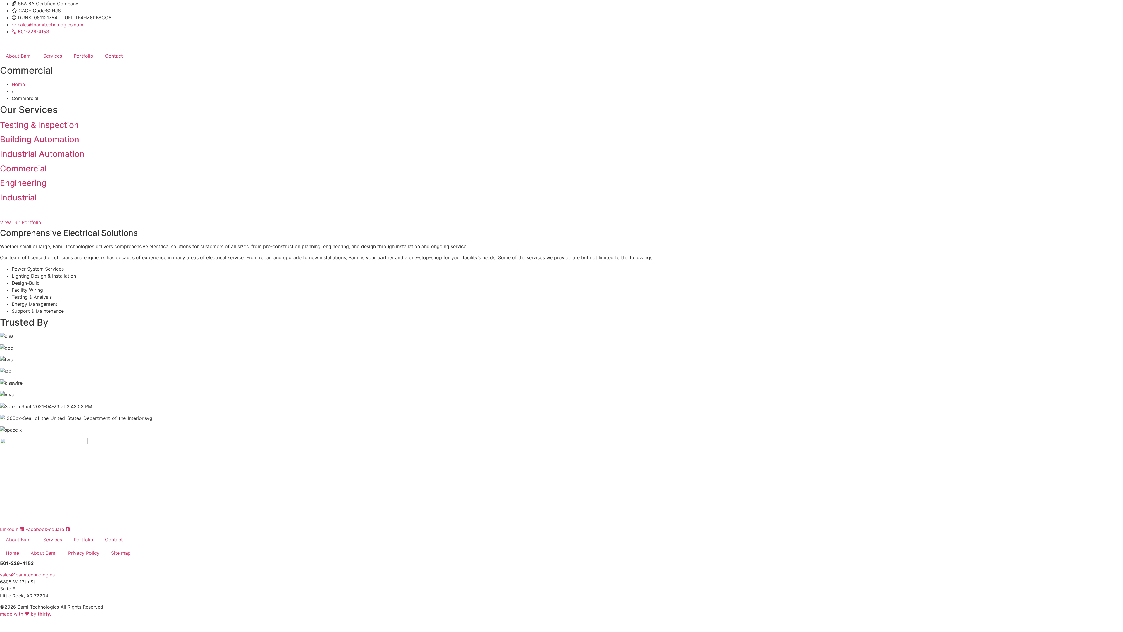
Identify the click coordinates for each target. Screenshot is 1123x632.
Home (18, 84)
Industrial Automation (42, 154)
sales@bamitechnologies (27, 575)
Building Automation (39, 139)
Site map (121, 553)
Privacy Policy (83, 553)
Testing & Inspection (39, 125)
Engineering (23, 183)
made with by (25, 614)
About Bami (19, 56)
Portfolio (83, 56)
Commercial (23, 169)
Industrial (18, 197)
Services (52, 56)
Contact (114, 56)
